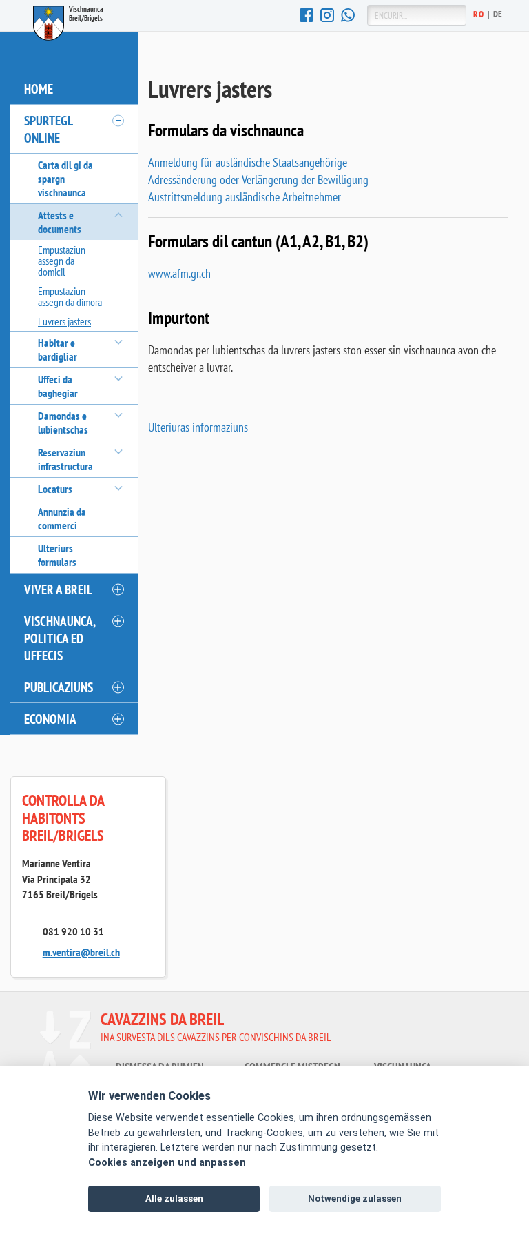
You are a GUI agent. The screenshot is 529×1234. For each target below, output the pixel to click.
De (498, 14)
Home (38, 88)
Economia (50, 718)
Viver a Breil (58, 589)
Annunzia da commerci (62, 518)
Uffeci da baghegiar (58, 386)
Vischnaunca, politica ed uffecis (60, 638)
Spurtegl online (48, 129)
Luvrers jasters (64, 321)
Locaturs (55, 489)
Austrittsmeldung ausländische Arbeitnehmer (244, 197)
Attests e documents (59, 222)
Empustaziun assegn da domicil (61, 261)
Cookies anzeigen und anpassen (167, 1163)
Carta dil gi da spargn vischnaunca (65, 178)
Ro (478, 14)
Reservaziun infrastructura (65, 459)
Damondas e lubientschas (63, 422)
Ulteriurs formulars (57, 555)
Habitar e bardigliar (57, 349)
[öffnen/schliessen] (117, 120)
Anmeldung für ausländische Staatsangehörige (247, 162)
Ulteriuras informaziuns (198, 427)
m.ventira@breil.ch (81, 952)
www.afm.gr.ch (179, 273)
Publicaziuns (58, 687)
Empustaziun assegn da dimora (70, 296)
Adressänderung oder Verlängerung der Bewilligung (258, 180)
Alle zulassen (174, 1198)
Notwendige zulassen (355, 1198)
